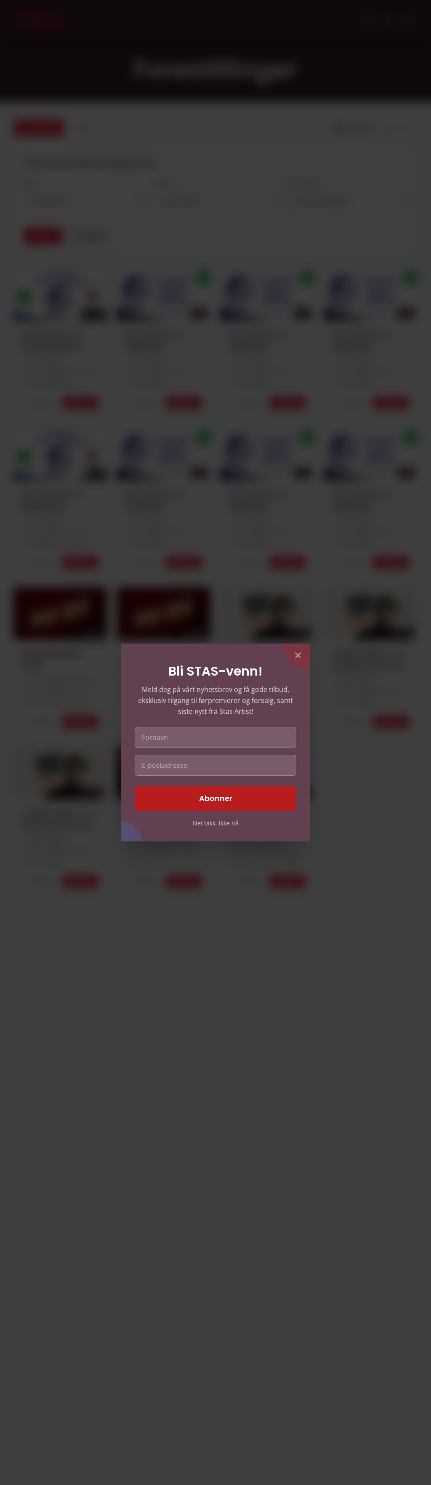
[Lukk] (298, 655)
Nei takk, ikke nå (216, 823)
